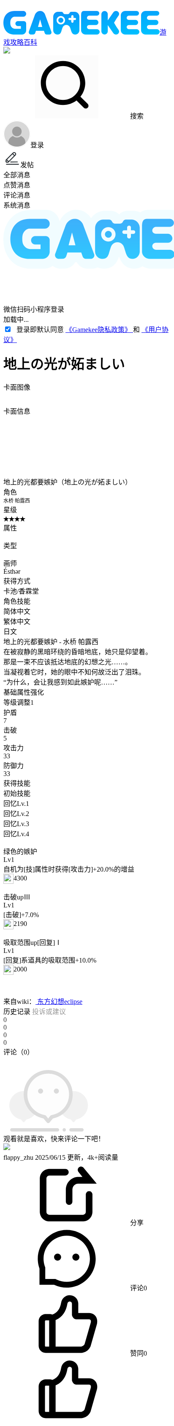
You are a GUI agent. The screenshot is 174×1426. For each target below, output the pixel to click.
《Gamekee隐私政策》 (99, 329)
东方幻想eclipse (58, 1001)
